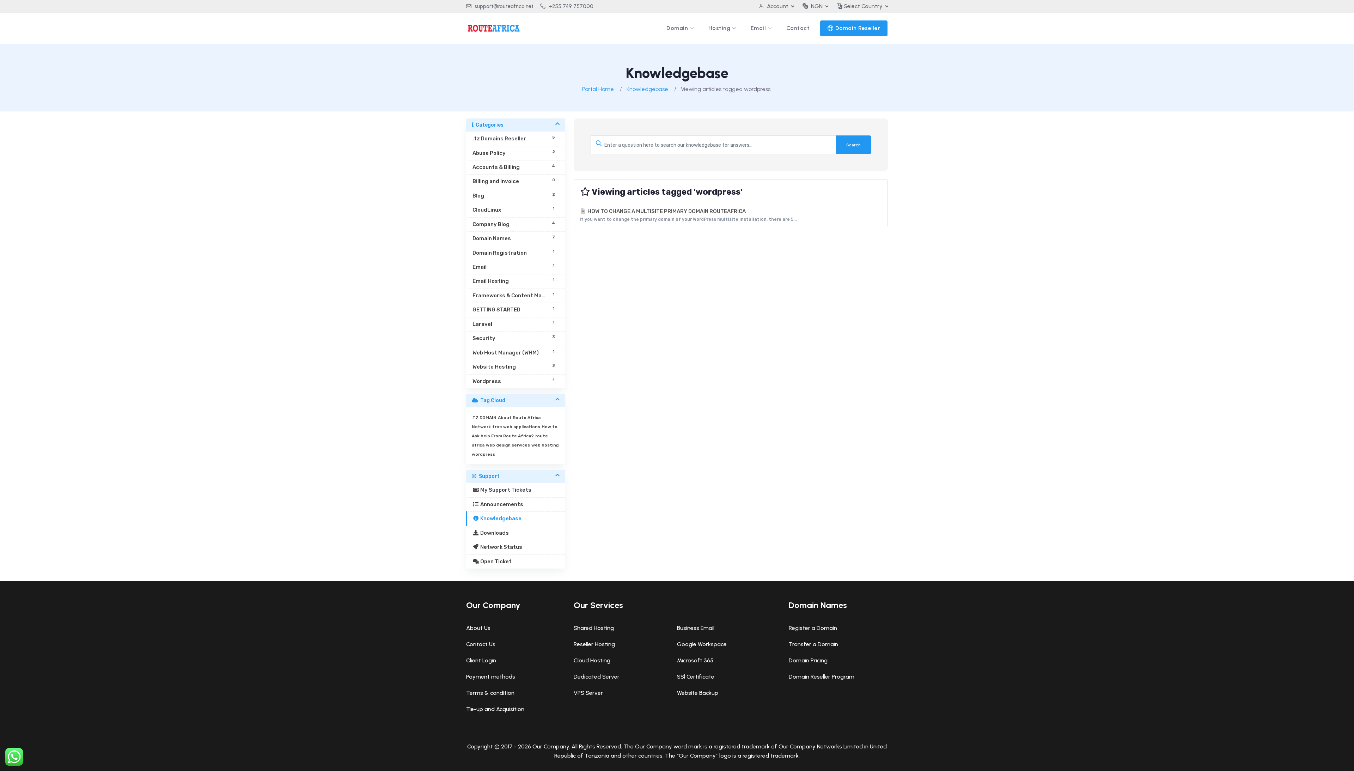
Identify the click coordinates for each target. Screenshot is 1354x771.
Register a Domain (813, 628)
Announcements (501, 504)
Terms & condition (490, 693)
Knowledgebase (647, 89)
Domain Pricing (808, 660)
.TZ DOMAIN (484, 417)
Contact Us (480, 644)
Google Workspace (702, 644)
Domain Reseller (857, 28)
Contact (798, 28)
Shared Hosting (594, 628)
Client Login (481, 660)
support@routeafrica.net (503, 6)
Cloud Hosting (592, 660)
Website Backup (697, 693)
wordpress (483, 454)
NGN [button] (817, 6)
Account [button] (777, 6)
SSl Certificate (695, 676)
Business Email (695, 628)
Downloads (494, 533)
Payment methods (490, 676)
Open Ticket (495, 561)
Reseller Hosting (594, 644)
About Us (478, 628)
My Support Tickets (505, 490)
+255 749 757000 (570, 6)
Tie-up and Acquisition (495, 709)
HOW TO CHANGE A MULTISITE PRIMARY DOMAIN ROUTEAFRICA (688, 214)
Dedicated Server (597, 676)
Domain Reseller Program (821, 676)
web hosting (545, 445)
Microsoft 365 (695, 660)
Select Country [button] (862, 6)
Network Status (500, 547)
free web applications (516, 426)
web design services (508, 445)
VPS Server (588, 693)
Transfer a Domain (813, 644)
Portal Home (598, 89)
